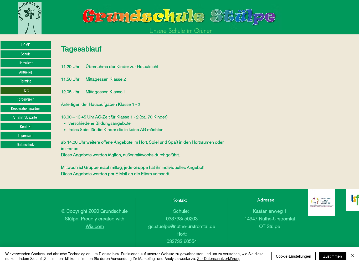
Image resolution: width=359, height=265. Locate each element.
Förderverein (25, 99)
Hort (26, 90)
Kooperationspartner (25, 108)
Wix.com (95, 226)
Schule (25, 54)
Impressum (25, 135)
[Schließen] (353, 256)
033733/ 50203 (182, 219)
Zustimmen (332, 256)
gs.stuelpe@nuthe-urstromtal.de (181, 226)
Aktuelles (25, 72)
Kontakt (26, 126)
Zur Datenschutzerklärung (218, 258)
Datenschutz (26, 144)
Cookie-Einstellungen (293, 256)
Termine (25, 81)
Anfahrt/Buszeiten (26, 117)
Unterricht (26, 63)
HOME (25, 45)
